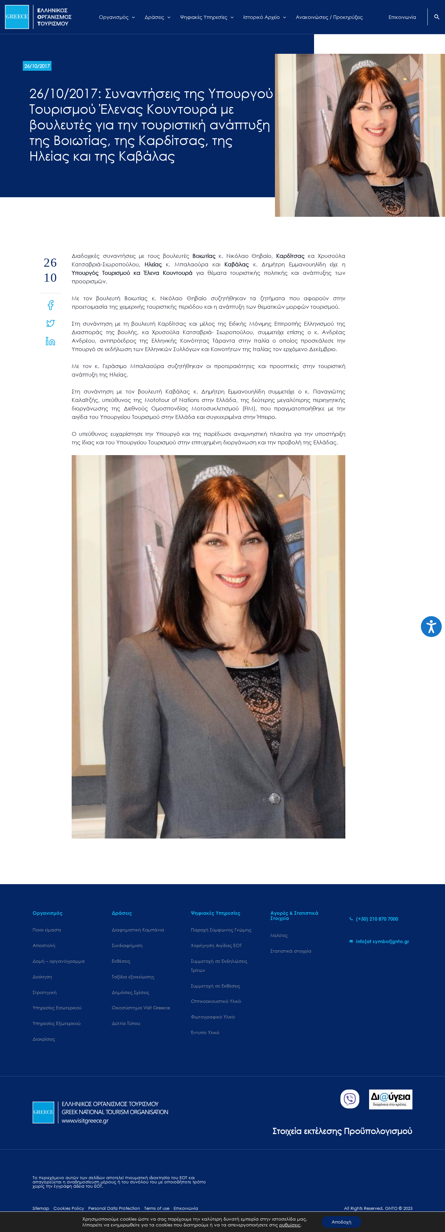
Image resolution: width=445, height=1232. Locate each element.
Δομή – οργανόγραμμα (59, 961)
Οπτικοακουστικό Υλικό (216, 1001)
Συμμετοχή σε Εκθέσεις (215, 986)
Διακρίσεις (44, 1039)
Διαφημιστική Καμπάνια (138, 930)
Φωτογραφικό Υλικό (213, 1017)
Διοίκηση (42, 976)
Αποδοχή (342, 1222)
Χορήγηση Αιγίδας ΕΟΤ (216, 945)
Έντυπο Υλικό (205, 1032)
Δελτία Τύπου (126, 1023)
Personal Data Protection (114, 1208)
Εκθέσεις (121, 961)
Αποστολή (44, 945)
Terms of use (156, 1208)
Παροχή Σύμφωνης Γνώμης (221, 930)
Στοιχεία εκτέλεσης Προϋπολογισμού (342, 1130)
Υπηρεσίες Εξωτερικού (56, 1023)
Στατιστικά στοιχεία (290, 951)
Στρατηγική (45, 992)
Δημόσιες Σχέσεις (130, 992)
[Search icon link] (437, 17)
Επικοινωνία (186, 1208)
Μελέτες (279, 935)
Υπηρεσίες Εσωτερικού (57, 1007)
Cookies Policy (68, 1208)
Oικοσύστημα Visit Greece (141, 1007)
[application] (132, 17)
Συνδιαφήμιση (127, 945)
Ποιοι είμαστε (47, 930)
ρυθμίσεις (289, 1225)
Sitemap (41, 1208)
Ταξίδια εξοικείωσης (133, 976)
